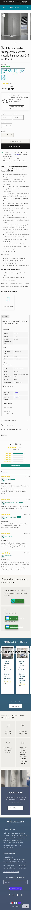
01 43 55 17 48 (15, 154)
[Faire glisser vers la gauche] (12, 43)
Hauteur (15, 114)
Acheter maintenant (15, 146)
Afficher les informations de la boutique (14, 161)
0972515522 (22, 868)
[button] (4, 7)
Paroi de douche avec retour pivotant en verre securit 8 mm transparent (7, 671)
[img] (5, 477)
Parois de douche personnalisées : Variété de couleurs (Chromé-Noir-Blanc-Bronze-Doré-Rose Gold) (22, 672)
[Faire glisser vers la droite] (19, 43)
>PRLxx (16, 392)
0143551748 (19, 601)
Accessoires (6, 241)
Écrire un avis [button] (15, 466)
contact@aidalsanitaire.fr (14, 618)
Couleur (3, 122)
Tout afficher (15, 706)
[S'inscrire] (25, 882)
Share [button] (5, 435)
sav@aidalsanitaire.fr (14, 627)
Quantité (3, 131)
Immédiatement (15, 808)
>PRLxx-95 (17, 397)
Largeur (3, 114)
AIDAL (17, 906)
